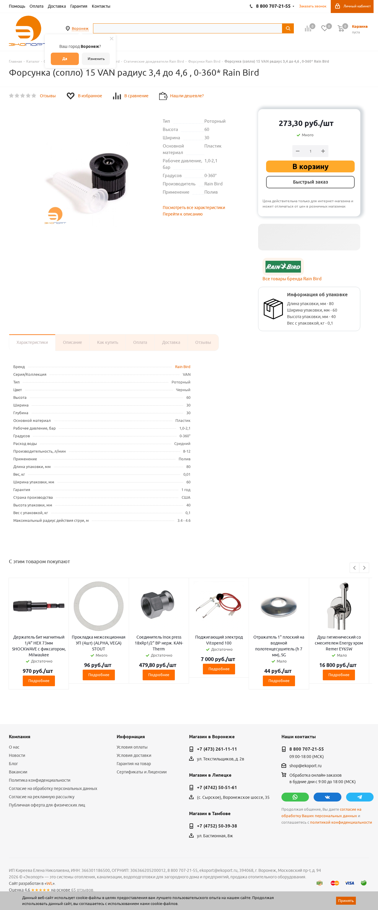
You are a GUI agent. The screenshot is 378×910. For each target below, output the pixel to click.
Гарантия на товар (134, 763)
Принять (346, 900)
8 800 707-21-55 (306, 749)
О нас (14, 747)
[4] (28, 95)
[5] (34, 95)
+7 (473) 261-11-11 (217, 749)
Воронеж (80, 28)
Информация (131, 736)
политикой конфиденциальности (341, 822)
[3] (23, 95)
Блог (13, 763)
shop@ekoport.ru (305, 765)
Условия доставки (134, 755)
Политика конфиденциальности (39, 780)
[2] (17, 95)
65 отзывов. (82, 890)
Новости (17, 755)
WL (50, 883)
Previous (355, 568)
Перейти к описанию (183, 214)
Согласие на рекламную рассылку (41, 796)
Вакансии (18, 772)
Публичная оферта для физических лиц (47, 805)
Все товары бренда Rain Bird (292, 278)
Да (64, 58)
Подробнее (38, 680)
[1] (11, 95)
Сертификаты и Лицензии (142, 772)
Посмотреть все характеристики (194, 207)
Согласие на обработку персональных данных (53, 788)
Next (364, 568)
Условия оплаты (132, 747)
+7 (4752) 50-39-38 (217, 826)
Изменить (96, 58)
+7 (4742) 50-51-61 (217, 787)
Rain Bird (182, 366)
